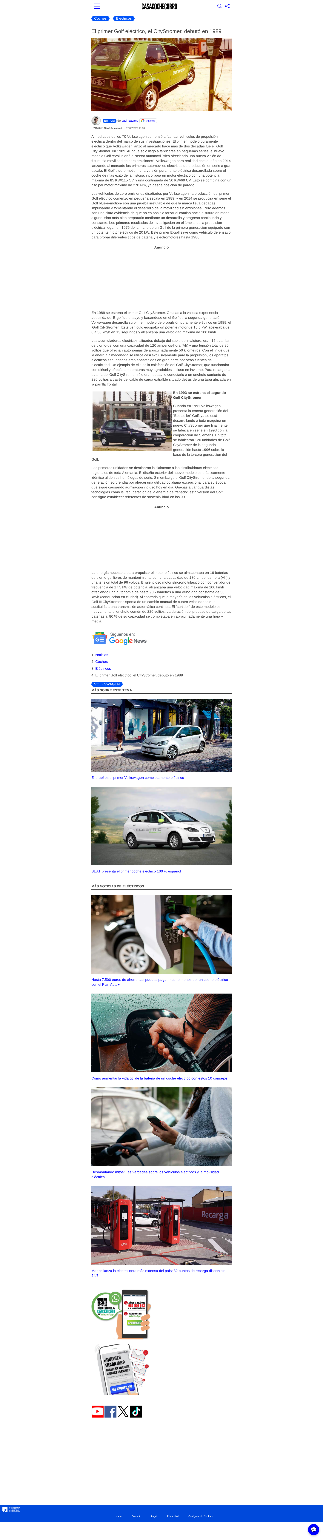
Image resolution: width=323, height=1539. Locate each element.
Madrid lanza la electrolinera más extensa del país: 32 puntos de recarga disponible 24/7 (158, 1273)
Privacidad (173, 1516)
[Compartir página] (227, 6)
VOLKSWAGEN (107, 684)
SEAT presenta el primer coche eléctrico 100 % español (136, 871)
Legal (154, 1516)
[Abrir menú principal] (97, 6)
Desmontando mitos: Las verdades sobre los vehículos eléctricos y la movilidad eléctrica (155, 1174)
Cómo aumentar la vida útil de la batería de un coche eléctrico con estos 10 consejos (159, 1078)
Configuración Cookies (200, 1516)
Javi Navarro (130, 120)
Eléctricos (124, 18)
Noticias (101, 655)
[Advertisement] (161, 278)
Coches (100, 18)
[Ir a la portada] (159, 6)
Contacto (136, 1516)
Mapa (118, 1516)
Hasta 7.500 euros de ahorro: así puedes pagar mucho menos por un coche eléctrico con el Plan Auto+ (159, 982)
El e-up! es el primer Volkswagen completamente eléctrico (137, 777)
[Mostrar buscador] (219, 6)
